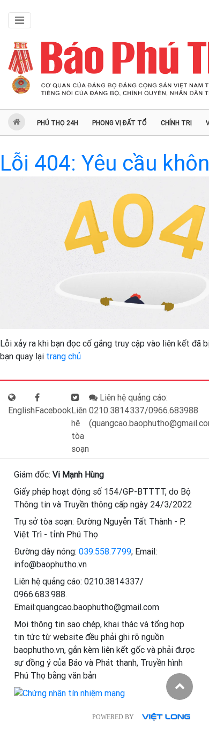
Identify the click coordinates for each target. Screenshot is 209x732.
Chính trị (176, 123)
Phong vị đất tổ (119, 123)
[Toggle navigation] (19, 20)
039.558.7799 (105, 551)
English (21, 410)
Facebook (53, 410)
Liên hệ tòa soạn (80, 429)
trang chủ (63, 356)
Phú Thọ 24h (57, 123)
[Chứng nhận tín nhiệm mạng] (69, 693)
